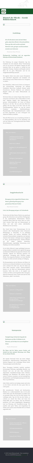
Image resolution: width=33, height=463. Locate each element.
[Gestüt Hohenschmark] (3, 11)
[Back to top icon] (16, 451)
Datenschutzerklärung (16, 456)
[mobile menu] (30, 11)
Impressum (24, 455)
